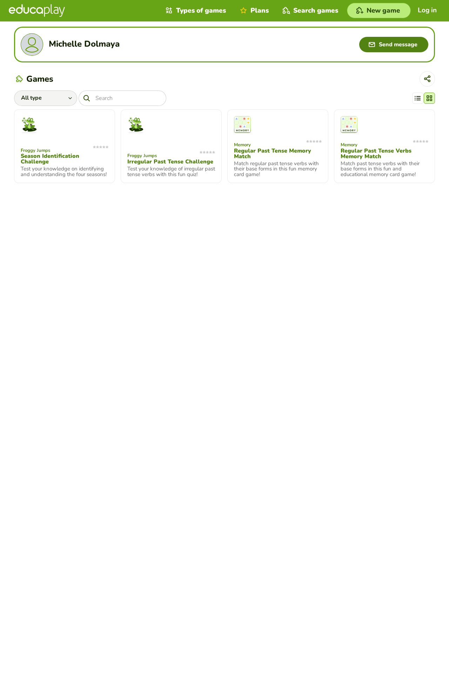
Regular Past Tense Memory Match (272, 153)
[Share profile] (427, 79)
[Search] (86, 98)
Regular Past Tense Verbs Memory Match (376, 153)
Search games (315, 10)
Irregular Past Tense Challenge (170, 161)
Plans (259, 10)
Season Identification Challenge (50, 158)
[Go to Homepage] (37, 10)
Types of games (201, 10)
